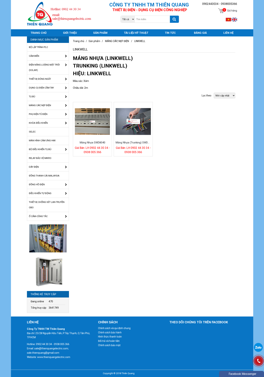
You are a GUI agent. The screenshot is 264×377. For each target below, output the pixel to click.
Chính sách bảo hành (110, 332)
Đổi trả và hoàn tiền (109, 340)
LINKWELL (139, 41)
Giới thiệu (70, 32)
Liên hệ (228, 32)
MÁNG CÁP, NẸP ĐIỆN (117, 41)
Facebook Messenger (242, 374)
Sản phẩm (94, 41)
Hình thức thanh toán (110, 336)
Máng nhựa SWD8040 (92, 142)
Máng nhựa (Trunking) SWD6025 (133, 142)
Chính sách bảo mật (109, 345)
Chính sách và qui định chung (114, 328)
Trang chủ (78, 41)
